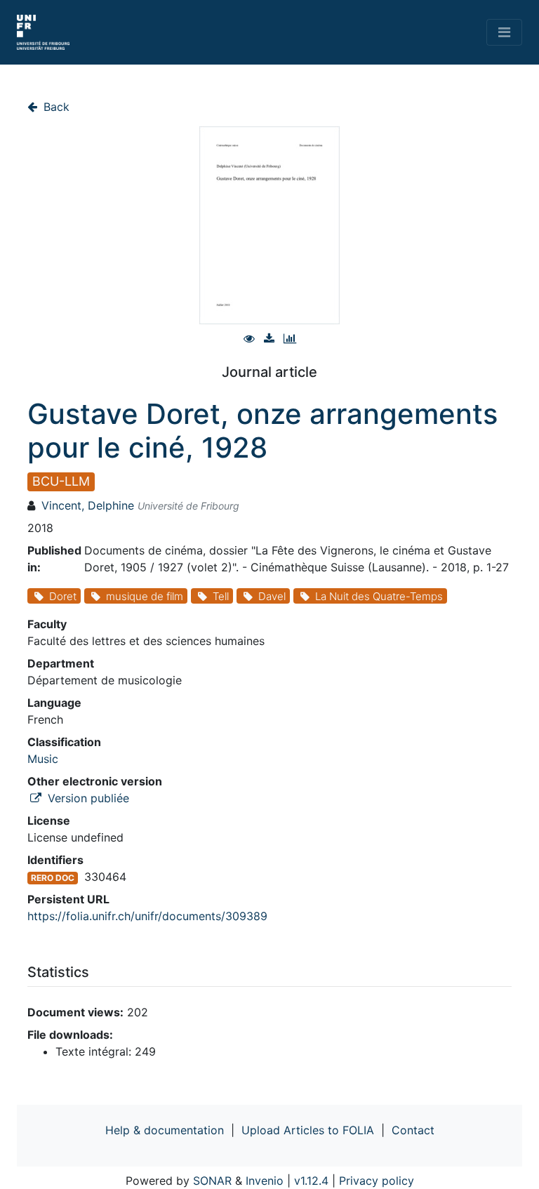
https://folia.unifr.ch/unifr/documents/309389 (147, 916)
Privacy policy (376, 1181)
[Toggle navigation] (504, 32)
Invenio (265, 1181)
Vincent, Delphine (87, 505)
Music (42, 759)
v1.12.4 (311, 1181)
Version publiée (86, 798)
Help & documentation (164, 1130)
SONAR (212, 1181)
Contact (413, 1130)
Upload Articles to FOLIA (307, 1130)
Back (54, 107)
